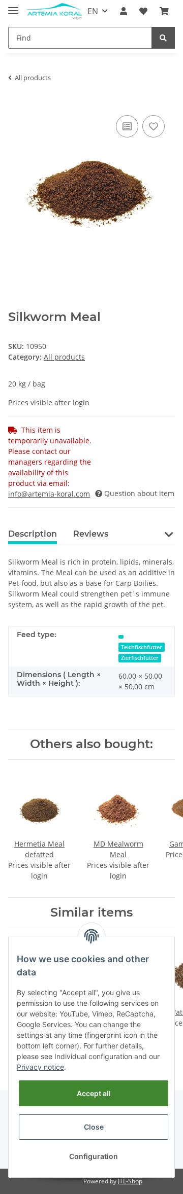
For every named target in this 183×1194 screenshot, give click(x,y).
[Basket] (164, 11)
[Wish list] (143, 11)
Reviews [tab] (90, 534)
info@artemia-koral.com (49, 494)
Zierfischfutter (140, 657)
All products (64, 357)
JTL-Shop (130, 1181)
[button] (123, 11)
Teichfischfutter (141, 647)
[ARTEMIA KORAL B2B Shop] (54, 11)
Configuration (93, 1156)
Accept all (94, 1093)
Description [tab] (32, 534)
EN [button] (92, 11)
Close (94, 1126)
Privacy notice (40, 1067)
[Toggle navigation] (13, 6)
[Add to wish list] (153, 126)
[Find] (163, 38)
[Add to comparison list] (127, 126)
